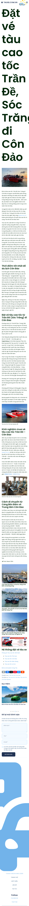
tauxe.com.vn (22, 215)
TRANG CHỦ (14, 877)
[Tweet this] (11, 672)
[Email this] (3, 672)
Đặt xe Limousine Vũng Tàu (9, 668)
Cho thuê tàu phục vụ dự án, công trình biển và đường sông (14, 585)
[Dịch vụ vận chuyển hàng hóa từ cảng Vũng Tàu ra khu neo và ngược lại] (14, 613)
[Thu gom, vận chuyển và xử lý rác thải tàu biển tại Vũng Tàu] (14, 589)
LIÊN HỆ (14, 885)
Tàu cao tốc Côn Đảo (11, 659)
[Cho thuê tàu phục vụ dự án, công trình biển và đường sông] (14, 565)
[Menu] (27, 2)
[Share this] (7, 672)
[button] (11, 711)
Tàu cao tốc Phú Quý (11, 656)
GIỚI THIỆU (14, 881)
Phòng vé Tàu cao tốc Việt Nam (11, 653)
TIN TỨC (14, 889)
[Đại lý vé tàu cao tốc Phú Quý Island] (14, 641)
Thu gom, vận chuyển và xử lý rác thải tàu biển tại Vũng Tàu (14, 609)
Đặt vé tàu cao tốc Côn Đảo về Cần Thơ (14, 704)
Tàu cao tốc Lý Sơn (10, 664)
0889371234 (16, 474)
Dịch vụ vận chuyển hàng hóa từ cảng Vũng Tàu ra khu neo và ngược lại (13, 633)
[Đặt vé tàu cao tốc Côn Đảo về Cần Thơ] (14, 687)
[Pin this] (15, 672)
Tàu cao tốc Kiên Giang (11, 661)
